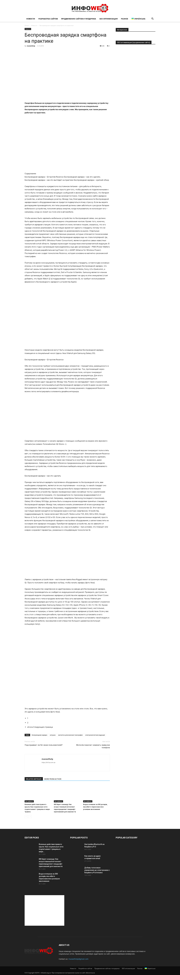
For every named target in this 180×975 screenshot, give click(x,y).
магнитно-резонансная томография (70, 735)
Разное (124, 19)
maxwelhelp (31, 46)
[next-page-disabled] (30, 816)
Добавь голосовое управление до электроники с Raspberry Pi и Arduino (97, 870)
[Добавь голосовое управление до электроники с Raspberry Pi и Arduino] (76, 870)
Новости (30, 19)
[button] (152, 19)
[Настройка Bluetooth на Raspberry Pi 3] (76, 847)
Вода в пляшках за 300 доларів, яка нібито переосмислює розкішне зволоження (95, 806)
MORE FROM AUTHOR (52, 779)
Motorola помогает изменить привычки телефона (93, 746)
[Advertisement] (44, 910)
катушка (52, 735)
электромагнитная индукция (95, 735)
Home (27, 25)
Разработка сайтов (48, 19)
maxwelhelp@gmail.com (78, 959)
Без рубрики (29, 801)
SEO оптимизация (108, 19)
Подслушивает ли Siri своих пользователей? (44, 745)
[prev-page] (26, 816)
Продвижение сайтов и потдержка (78, 19)
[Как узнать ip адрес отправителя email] (76, 859)
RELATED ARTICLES (33, 779)
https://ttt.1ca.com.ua (48, 762)
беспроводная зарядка (39, 735)
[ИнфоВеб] (90, 8)
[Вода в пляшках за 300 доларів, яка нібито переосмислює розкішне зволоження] (96, 793)
